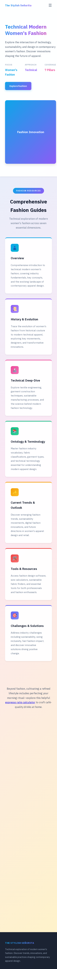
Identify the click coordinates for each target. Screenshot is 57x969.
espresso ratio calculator (20, 702)
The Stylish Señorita (18, 5)
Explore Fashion (18, 86)
